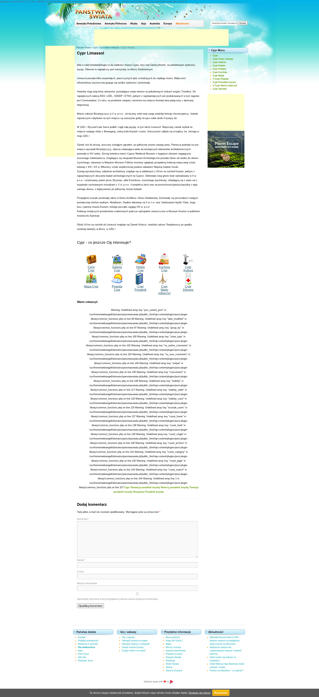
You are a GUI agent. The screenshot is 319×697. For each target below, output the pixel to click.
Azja (143, 23)
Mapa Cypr (91, 286)
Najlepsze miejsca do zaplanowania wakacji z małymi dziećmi (225, 650)
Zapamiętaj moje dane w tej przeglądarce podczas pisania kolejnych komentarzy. (117, 598)
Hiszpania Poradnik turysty (148, 491)
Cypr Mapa (218, 75)
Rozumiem (220, 692)
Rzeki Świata (172, 664)
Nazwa (81, 559)
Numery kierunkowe (176, 650)
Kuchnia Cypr (164, 269)
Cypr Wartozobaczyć (164, 290)
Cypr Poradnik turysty (224, 82)
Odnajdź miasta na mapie (135, 640)
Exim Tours (83, 654)
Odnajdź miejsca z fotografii (136, 644)
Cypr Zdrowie (188, 288)
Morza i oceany (173, 647)
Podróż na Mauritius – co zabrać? (226, 670)
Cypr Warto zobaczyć (109, 47)
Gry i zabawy (128, 637)
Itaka (80, 650)
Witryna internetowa (87, 583)
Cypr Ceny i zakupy (223, 59)
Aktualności (182, 23)
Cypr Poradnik (140, 288)
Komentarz (83, 518)
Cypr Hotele (219, 65)
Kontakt (81, 637)
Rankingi (170, 660)
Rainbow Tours (85, 660)
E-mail (81, 571)
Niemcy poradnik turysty (175, 487)
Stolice (169, 667)
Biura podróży (173, 637)
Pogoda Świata (173, 657)
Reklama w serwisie (88, 644)
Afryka (133, 23)
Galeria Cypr (117, 269)
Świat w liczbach (174, 670)
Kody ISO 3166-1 (174, 640)
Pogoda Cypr (117, 288)
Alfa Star (82, 657)
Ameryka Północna (115, 23)
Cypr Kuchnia (220, 72)
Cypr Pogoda (222, 79)
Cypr (95, 47)
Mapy (168, 644)
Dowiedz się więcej (199, 692)
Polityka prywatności (88, 640)
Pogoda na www (174, 654)
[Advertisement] (161, 37)
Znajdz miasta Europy (133, 647)
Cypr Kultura (188, 269)
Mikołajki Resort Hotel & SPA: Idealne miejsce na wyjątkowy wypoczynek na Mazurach (225, 640)
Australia (155, 23)
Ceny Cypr (91, 269)
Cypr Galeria (219, 62)
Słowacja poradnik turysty (145, 487)
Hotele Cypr (140, 269)
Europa (168, 23)
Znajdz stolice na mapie (134, 650)
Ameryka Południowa (88, 23)
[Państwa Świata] (94, 19)
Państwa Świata (83, 47)
